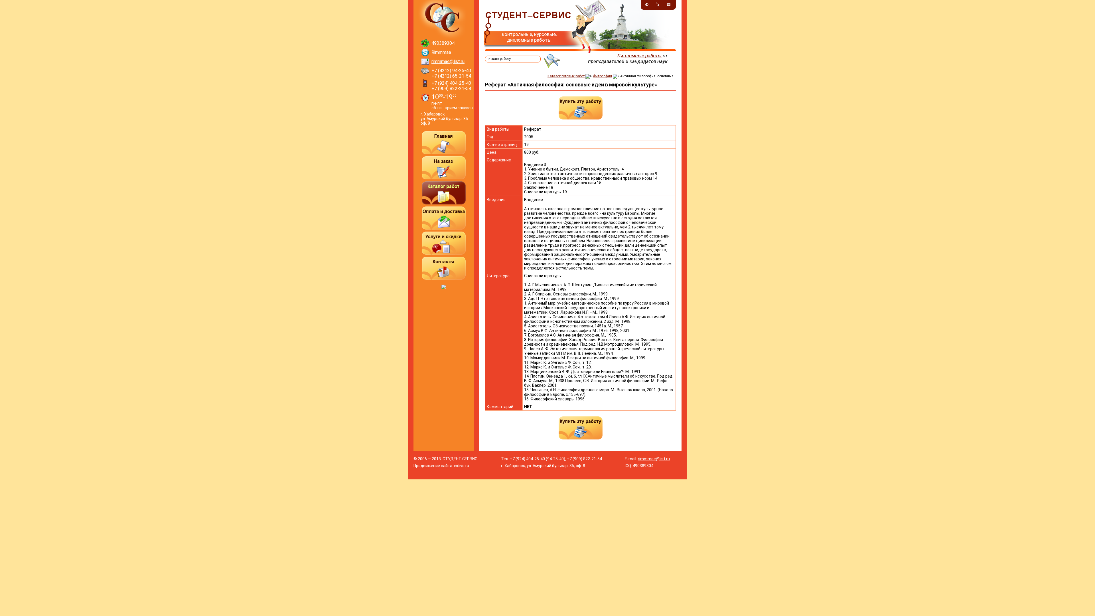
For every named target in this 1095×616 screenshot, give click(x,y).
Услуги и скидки (444, 243)
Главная (444, 142)
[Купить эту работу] (581, 107)
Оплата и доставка (444, 218)
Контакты (444, 268)
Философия (602, 76)
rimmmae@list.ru (448, 61)
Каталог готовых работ (566, 76)
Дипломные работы (639, 55)
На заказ (444, 167)
